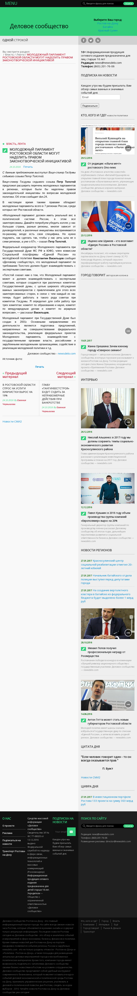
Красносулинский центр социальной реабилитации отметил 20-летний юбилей (107, 564)
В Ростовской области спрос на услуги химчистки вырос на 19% (18, 390)
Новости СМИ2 (12, 421)
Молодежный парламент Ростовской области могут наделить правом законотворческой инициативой (40, 155)
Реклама (7, 833)
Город (105, 920)
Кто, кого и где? (89, 920)
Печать (28, 166)
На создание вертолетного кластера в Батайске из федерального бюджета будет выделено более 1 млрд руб (107, 595)
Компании (88, 924)
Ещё (116, 924)
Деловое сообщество (39, 26)
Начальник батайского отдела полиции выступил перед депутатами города (106, 579)
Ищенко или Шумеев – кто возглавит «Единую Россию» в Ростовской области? (107, 244)
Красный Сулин (108, 30)
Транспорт (89, 931)
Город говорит (91, 928)
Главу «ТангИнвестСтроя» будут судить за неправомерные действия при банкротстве (55, 393)
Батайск (108, 27)
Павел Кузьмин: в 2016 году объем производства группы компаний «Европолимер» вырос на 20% (105, 516)
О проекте (8, 825)
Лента (20, 54)
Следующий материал (66, 374)
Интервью (104, 924)
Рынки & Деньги (112, 928)
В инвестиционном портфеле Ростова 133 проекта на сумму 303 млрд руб (107, 800)
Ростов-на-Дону (107, 23)
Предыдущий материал (14, 374)
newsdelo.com (67, 353)
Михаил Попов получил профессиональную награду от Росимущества (103, 652)
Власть (9, 54)
